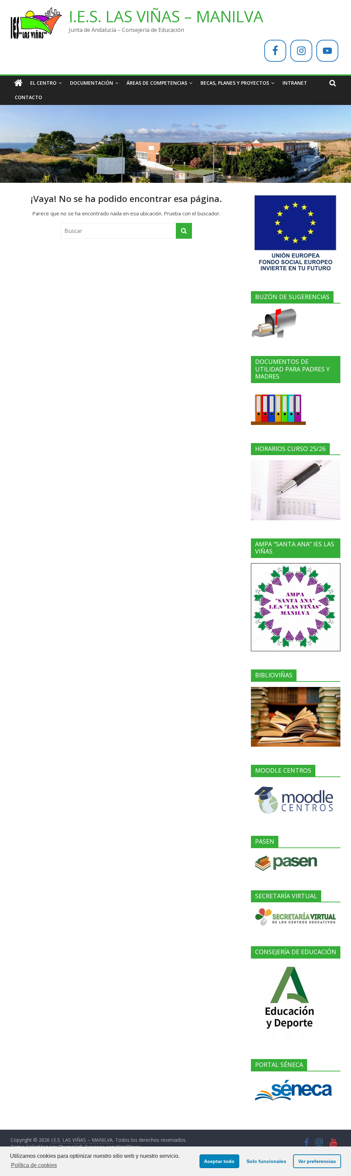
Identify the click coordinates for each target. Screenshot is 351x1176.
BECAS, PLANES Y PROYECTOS (235, 83)
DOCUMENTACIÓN (91, 83)
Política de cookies (34, 1165)
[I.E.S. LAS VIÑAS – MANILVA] (18, 83)
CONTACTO (28, 97)
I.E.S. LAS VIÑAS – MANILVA (166, 16)
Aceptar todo (219, 1161)
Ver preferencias (317, 1161)
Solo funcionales (266, 1161)
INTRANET (294, 83)
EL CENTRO (43, 83)
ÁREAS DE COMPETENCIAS (156, 83)
